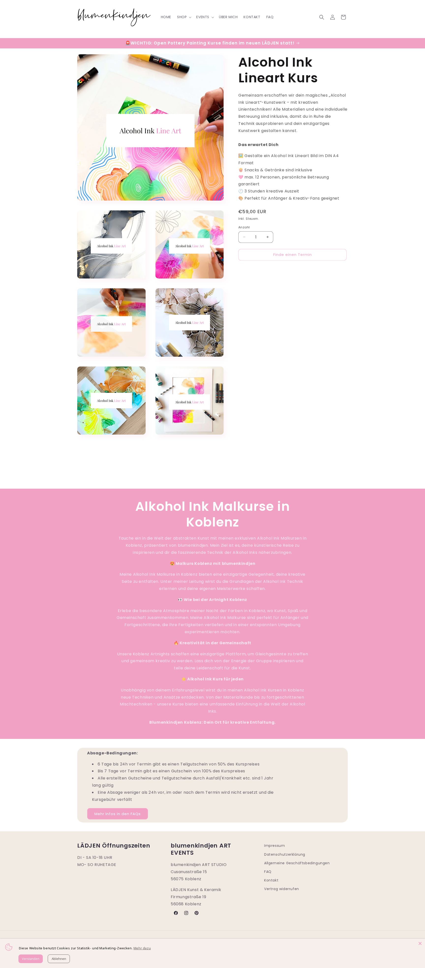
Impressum (274, 845)
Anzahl (244, 227)
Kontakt (271, 880)
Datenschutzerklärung (284, 854)
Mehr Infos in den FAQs (117, 813)
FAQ (268, 871)
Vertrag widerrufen (281, 888)
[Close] (420, 943)
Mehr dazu (142, 948)
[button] (183, 17)
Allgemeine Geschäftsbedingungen (297, 863)
